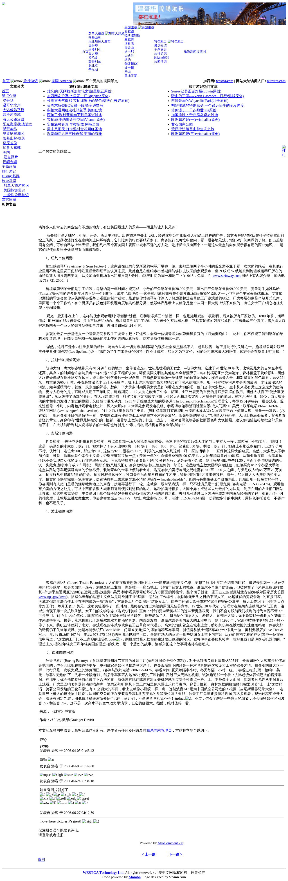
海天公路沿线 (13, 119)
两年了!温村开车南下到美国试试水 (74, 115)
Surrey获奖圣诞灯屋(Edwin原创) (196, 91)
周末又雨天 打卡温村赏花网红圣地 (74, 129)
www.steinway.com (226, 276)
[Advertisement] (20, 274)
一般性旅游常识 (16, 195)
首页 (6, 81)
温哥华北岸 (12, 105)
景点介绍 (9, 96)
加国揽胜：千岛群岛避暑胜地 (194, 115)
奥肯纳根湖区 (13, 133)
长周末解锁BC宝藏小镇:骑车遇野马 (75, 105)
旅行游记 (30, 81)
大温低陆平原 (13, 110)
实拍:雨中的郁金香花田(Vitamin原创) (76, 119)
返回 (41, 860)
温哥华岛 (10, 129)
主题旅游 (9, 167)
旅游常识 (9, 181)
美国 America (62, 81)
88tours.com (276, 81)
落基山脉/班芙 (14, 138)
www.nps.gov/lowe (52, 597)
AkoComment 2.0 (170, 843)
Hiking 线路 (11, 176)
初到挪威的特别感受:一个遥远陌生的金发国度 (207, 105)
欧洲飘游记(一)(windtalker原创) (195, 119)
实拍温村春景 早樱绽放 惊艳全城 (73, 124)
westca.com (224, 81)
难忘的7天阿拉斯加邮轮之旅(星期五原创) (79, 91)
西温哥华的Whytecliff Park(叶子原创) (199, 101)
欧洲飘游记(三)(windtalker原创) (195, 134)
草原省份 (10, 143)
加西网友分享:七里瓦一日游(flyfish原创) (78, 96)
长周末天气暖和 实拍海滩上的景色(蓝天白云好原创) (88, 101)
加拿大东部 (12, 148)
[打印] (284, 150)
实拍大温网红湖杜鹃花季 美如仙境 (74, 110)
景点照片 (10, 157)
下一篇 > (175, 854)
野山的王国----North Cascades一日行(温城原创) (207, 96)
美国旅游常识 (14, 190)
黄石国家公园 (182, 124)
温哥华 (8, 100)
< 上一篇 (148, 854)
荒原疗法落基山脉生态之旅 (192, 129)
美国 (6, 152)
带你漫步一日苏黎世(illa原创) (194, 110)
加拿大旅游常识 (16, 185)
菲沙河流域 (12, 115)
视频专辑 (10, 162)
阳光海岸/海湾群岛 (17, 124)
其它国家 (9, 200)
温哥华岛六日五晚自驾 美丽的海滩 (74, 134)
